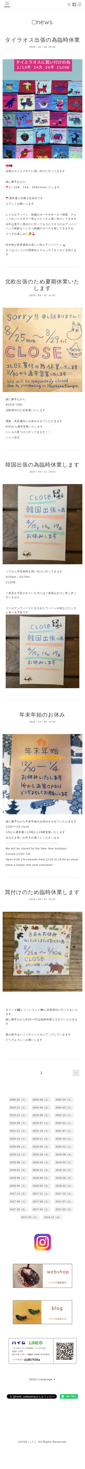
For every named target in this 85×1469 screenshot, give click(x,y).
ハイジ (32, 1441)
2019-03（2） (64, 1162)
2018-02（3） (64, 1185)
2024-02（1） (64, 1107)
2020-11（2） (41, 1138)
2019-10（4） (41, 1154)
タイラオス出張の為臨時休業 (42, 40)
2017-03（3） (64, 1209)
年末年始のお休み (42, 715)
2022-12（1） (64, 1115)
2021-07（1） (64, 1131)
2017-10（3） (64, 1193)
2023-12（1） (18, 1115)
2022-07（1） (41, 1123)
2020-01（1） (64, 1146)
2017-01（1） (29, 1217)
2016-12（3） (52, 1217)
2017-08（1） (41, 1201)
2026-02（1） (18, 1099)
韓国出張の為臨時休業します (42, 465)
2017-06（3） (18, 1209)
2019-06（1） (18, 1162)
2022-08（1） (18, 1123)
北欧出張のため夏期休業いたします (42, 284)
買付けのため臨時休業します (42, 892)
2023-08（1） (41, 1115)
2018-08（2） (41, 1178)
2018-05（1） (18, 1185)
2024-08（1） (41, 1107)
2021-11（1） (18, 1131)
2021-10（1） (41, 1131)
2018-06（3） (64, 1178)
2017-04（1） (41, 1209)
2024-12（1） (18, 1107)
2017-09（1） (18, 1201)
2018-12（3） (41, 1170)
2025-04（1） (64, 1099)
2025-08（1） (41, 1099)
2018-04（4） (41, 1185)
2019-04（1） (41, 1162)
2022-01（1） (64, 1123)
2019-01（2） (18, 1170)
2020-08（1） (18, 1146)
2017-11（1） (41, 1193)
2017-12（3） (18, 1193)
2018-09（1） (18, 1178)
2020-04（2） (41, 1146)
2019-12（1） (18, 1154)
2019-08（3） (64, 1154)
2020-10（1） (64, 1138)
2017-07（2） (64, 1201)
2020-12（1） (18, 1138)
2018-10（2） (64, 1170)
